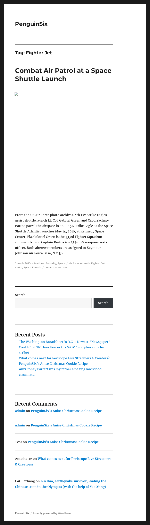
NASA (18, 267)
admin (20, 411)
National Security (45, 263)
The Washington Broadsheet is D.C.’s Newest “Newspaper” (64, 342)
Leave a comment (56, 267)
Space (61, 263)
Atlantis (85, 263)
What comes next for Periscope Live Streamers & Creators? (64, 358)
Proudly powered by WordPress (52, 513)
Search (20, 295)
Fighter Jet (98, 263)
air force (74, 263)
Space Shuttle (32, 267)
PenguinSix (31, 23)
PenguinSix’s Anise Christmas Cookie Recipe (53, 364)
